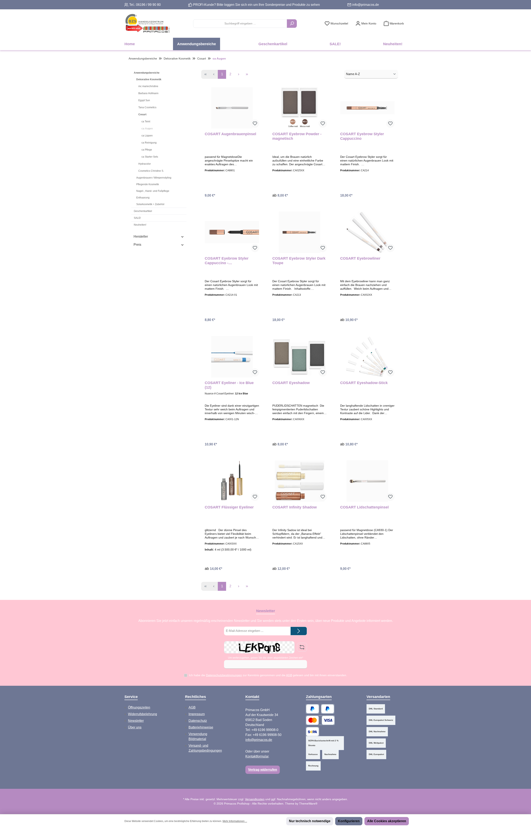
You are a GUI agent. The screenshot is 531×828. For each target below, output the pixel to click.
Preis (137, 244)
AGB (289, 675)
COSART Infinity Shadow (294, 507)
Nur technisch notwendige (309, 821)
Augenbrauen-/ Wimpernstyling (153, 177)
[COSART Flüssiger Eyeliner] (232, 481)
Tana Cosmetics (147, 107)
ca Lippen (147, 135)
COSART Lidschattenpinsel (364, 507)
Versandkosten (254, 799)
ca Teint (145, 121)
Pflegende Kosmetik (147, 184)
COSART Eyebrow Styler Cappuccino (362, 136)
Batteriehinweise (201, 727)
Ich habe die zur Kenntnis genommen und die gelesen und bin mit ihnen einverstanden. (268, 675)
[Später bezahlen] (327, 709)
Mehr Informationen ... (235, 821)
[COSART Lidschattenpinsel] (367, 481)
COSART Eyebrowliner (360, 258)
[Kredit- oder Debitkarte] (320, 720)
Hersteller (141, 236)
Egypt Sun (144, 100)
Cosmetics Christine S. (151, 170)
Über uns (134, 727)
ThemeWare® (308, 803)
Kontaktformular (256, 756)
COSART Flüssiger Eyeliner (229, 507)
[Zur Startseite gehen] (147, 23)
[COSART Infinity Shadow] (299, 481)
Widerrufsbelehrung (142, 714)
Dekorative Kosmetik (148, 79)
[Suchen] (292, 23)
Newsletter (136, 720)
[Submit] (298, 631)
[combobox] (240, 23)
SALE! (137, 217)
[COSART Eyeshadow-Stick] (367, 356)
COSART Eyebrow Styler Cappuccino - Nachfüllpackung (226, 260)
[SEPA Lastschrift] (312, 731)
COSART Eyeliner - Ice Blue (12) (229, 385)
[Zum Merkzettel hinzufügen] (255, 123)
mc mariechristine (148, 86)
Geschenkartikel (143, 211)
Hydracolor (144, 163)
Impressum (197, 714)
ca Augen (147, 128)
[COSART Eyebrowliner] (367, 232)
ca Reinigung (149, 142)
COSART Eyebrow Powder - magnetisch (297, 136)
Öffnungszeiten (139, 707)
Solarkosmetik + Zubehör (150, 204)
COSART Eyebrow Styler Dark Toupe (298, 260)
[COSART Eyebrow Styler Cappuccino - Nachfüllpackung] (232, 232)
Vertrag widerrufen (262, 769)
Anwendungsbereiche (147, 72)
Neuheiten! (140, 224)
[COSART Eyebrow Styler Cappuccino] (367, 108)
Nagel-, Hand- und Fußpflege (152, 191)
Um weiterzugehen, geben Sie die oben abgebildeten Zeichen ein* (265, 657)
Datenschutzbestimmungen (224, 675)
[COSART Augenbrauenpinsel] (232, 108)
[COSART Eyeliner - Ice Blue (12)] (232, 356)
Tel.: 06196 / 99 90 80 (145, 4)
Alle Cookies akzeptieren (386, 821)
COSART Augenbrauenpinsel (230, 134)
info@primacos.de (365, 4)
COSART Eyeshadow (291, 383)
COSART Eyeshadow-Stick (364, 383)
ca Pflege (146, 149)
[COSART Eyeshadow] (299, 356)
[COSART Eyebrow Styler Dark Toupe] (299, 232)
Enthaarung (143, 197)
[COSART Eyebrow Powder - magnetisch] (299, 108)
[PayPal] (312, 709)
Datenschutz (198, 720)
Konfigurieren (349, 821)
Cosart (142, 114)
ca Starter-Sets (149, 156)
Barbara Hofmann (148, 93)
